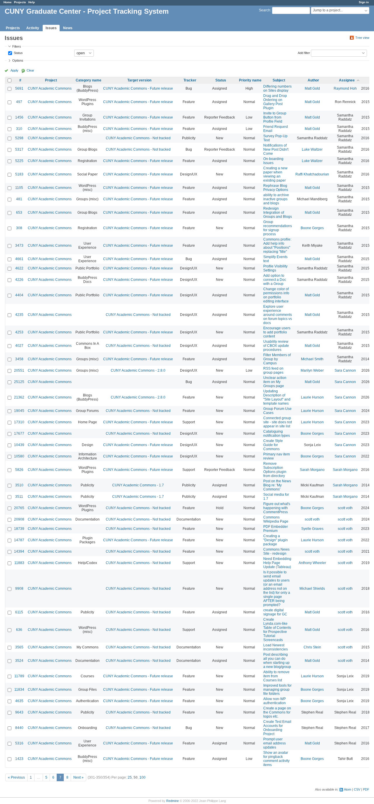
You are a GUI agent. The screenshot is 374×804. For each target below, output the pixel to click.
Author (313, 80)
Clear (30, 70)
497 (19, 102)
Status (18, 52)
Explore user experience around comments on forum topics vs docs (277, 314)
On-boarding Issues (273, 161)
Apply (14, 70)
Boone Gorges (312, 228)
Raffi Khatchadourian (312, 174)
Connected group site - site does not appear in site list (277, 422)
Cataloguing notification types (276, 433)
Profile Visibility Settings (275, 268)
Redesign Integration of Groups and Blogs (277, 212)
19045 (19, 411)
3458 (19, 359)
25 (130, 777)
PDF (366, 789)
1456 (19, 117)
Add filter (304, 52)
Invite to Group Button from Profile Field (274, 117)
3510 (19, 485)
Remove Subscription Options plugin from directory (274, 470)
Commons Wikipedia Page (275, 519)
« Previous (16, 777)
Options (17, 60)
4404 (19, 295)
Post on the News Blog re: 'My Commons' (277, 485)
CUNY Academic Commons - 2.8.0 (138, 370)
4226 (19, 280)
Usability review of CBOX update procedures (276, 346)
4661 (19, 259)
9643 (19, 712)
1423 (19, 759)
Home (8, 2)
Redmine (172, 801)
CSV (357, 789)
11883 (19, 563)
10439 (19, 445)
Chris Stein (312, 647)
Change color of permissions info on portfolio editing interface (276, 295)
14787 (19, 540)
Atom (347, 789)
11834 (19, 690)
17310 (19, 422)
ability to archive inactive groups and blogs (276, 199)
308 (19, 228)
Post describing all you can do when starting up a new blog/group (277, 660)
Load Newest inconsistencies (275, 647)
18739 (19, 529)
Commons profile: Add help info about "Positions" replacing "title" (277, 245)
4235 (19, 315)
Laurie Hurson (312, 397)
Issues (51, 28)
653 (19, 212)
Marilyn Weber (312, 370)
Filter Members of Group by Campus (277, 359)
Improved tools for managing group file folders (277, 689)
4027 (19, 346)
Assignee (347, 80)
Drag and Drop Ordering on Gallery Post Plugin (275, 102)
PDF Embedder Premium (275, 529)
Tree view (362, 37)
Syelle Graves (312, 529)
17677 (19, 433)
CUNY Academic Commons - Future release (138, 88)
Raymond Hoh (345, 88)
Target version (139, 80)
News (67, 28)
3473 (19, 245)
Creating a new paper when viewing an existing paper (275, 174)
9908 (19, 589)
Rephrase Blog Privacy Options (275, 188)
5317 (19, 149)
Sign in (364, 2)
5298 (19, 138)
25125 (19, 382)
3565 (19, 647)
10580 (19, 456)
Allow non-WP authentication (274, 701)
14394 (19, 551)
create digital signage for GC (275, 612)
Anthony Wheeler (312, 563)
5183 (19, 174)
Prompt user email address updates (274, 743)
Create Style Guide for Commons (273, 445)
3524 (19, 661)
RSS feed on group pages (273, 370)
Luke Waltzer (312, 149)
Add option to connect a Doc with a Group (274, 280)
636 (19, 630)
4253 (19, 332)
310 (19, 129)
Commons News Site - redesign (276, 551)
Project (51, 80)
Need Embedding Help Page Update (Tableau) (277, 563)
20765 (19, 508)
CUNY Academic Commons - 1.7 (138, 485)
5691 (19, 88)
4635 (19, 701)
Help (31, 2)
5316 (19, 743)
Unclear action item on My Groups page (274, 382)
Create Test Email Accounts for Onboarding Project (277, 728)
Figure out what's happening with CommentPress (276, 508)
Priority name (250, 80)
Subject (279, 80)
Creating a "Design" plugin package (275, 540)
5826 (19, 470)
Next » (78, 777)
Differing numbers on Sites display (277, 88)
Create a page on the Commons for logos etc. (277, 712)
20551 (19, 370)
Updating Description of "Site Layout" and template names (276, 397)
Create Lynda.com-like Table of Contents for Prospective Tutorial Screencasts (277, 629)
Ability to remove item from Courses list (276, 676)
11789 (19, 676)
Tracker (189, 80)
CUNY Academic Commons (50, 88)
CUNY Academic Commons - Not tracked (138, 138)
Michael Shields (312, 589)
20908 (19, 519)
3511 (19, 497)
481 (19, 199)
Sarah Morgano (312, 470)
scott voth (345, 508)
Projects (20, 2)
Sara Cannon (345, 370)
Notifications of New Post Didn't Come (275, 149)
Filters (16, 46)
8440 (19, 728)
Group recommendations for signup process (277, 228)
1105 (19, 188)
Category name (88, 80)
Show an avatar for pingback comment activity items (276, 759)
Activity (32, 28)
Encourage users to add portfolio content (276, 332)
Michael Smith (312, 359)
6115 (19, 612)
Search (264, 10)
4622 (19, 268)
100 (142, 777)
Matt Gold (312, 88)
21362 (19, 397)
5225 (19, 161)
